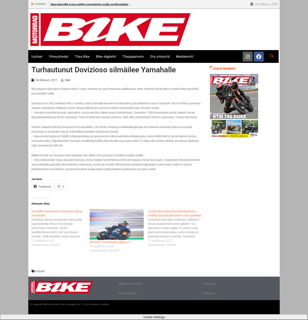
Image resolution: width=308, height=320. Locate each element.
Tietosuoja (209, 283)
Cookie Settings (154, 317)
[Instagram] (248, 57)
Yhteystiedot (59, 56)
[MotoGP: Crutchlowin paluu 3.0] (117, 224)
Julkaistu (208, 293)
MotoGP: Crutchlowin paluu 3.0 (110, 242)
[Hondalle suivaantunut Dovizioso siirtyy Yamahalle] (60, 228)
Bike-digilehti (106, 56)
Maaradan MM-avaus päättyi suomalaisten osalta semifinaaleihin (89, 4)
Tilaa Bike (82, 56)
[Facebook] (259, 57)
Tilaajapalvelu (133, 56)
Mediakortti (184, 56)
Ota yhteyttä (160, 56)
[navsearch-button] (272, 56)
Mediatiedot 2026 (130, 283)
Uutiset (37, 56)
